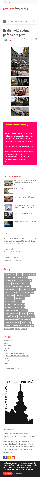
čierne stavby (9, 329)
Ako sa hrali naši (10, 274)
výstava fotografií (17, 326)
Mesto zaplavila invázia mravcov (24, 189)
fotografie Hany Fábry (11, 289)
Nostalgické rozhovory (12, 307)
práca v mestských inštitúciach (15, 353)
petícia (31, 313)
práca (6, 351)
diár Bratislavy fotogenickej (21, 283)
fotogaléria (27, 286)
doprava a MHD (17, 286)
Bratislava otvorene (11, 280)
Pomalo (7, 316)
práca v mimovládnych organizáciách (17, 355)
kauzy (6, 343)
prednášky (22, 316)
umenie (17, 323)
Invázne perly (8, 249)
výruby (29, 323)
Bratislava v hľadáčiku (11, 257)
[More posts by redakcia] (6, 41)
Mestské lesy (9, 298)
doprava (7, 286)
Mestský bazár (20, 298)
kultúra (27, 295)
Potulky (14, 316)
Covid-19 (7, 283)
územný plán (29, 326)
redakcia (11, 43)
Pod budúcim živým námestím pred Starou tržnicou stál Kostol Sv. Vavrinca (25, 183)
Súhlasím (8, 473)
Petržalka (23, 313)
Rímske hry (30, 316)
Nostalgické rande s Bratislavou (15, 304)
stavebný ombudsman (12, 319)
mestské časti (8, 341)
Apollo (19, 274)
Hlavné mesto (9, 295)
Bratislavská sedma (25, 280)
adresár (6, 348)
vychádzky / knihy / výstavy (13, 368)
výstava (7, 326)
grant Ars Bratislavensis (27, 289)
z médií (6, 361)
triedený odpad (25, 319)
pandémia (24, 310)
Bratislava (8, 277)
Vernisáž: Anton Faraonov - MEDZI (24, 213)
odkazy (6, 358)
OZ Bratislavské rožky (12, 310)
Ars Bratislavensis (29, 274)
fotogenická (15, 9)
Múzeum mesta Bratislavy (13, 301)
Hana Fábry (19, 244)
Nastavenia (19, 473)
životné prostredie (20, 329)
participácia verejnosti (11, 313)
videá (5, 366)
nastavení (29, 469)
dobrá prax (7, 346)
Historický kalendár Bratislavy (23, 292)
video (23, 323)
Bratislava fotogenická (20, 277)
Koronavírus (19, 295)
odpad (23, 307)
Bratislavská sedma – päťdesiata (24, 197)
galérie (6, 363)
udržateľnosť (9, 323)
